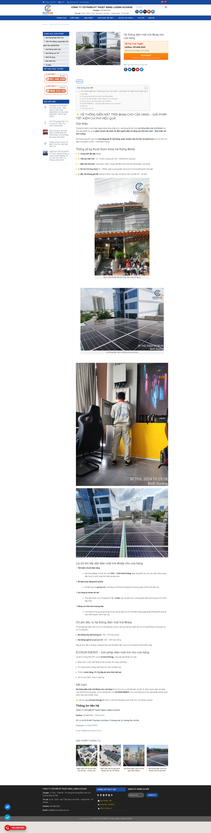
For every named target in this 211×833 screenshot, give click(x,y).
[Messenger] (7, 807)
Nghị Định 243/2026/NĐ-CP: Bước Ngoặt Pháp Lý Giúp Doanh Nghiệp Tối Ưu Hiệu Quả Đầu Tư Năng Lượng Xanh (59, 155)
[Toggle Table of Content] (145, 88)
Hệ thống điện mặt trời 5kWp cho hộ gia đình (157, 770)
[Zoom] (79, 62)
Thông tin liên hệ (87, 108)
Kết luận (84, 106)
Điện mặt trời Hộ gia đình (59, 24)
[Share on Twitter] (141, 11)
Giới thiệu (84, 94)
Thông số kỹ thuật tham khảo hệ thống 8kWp (97, 96)
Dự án (45, 24)
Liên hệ (151, 18)
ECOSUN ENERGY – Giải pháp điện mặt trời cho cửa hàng (101, 103)
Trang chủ (62, 18)
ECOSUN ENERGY (91, 725)
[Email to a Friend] (145, 11)
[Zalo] (7, 817)
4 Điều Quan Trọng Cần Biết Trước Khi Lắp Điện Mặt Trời (58, 144)
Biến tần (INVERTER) (51, 46)
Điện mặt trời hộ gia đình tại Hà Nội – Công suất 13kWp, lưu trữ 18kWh (86, 770)
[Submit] (166, 7)
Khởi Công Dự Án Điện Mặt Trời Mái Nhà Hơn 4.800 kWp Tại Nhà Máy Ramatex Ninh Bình (58, 134)
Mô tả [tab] (79, 81)
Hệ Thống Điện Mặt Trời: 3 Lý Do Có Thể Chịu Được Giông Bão (59, 123)
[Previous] (76, 760)
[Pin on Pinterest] (149, 11)
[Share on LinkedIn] (153, 11)
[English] (162, 2)
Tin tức (141, 18)
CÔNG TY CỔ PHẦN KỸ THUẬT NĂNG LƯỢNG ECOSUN (98, 710)
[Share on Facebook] (137, 11)
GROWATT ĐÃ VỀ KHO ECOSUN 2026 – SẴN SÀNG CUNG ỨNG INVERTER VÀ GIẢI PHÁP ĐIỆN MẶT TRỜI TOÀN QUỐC (58, 111)
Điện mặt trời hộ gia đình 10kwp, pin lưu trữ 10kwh (110, 770)
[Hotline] (7, 828)
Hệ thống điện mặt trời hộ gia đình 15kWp (134, 770)
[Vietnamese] (165, 2)
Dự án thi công (126, 18)
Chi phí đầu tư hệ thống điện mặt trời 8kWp (96, 101)
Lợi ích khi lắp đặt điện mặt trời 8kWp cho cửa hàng (99, 99)
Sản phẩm (88, 18)
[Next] (168, 760)
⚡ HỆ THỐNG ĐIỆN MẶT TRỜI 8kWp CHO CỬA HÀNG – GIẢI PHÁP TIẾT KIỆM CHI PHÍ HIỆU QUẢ (112, 91)
